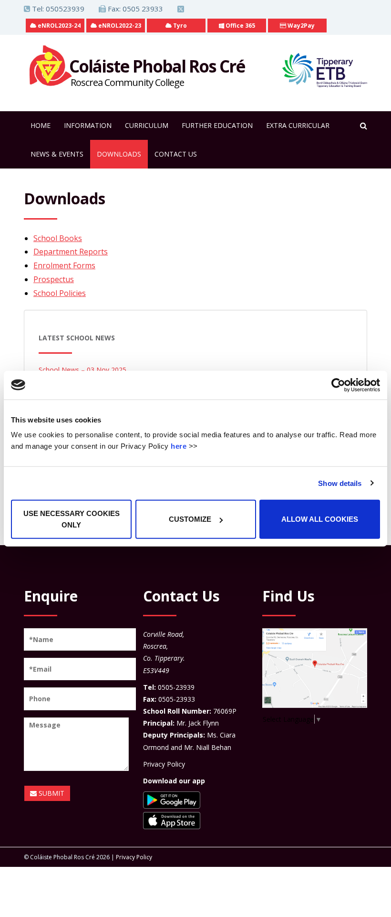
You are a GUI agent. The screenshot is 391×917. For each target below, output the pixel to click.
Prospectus (53, 279)
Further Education (217, 125)
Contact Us (175, 153)
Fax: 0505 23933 (134, 8)
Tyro (179, 25)
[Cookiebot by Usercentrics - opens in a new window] (338, 385)
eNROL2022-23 (119, 25)
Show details (339, 483)
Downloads (119, 153)
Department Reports (70, 251)
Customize (190, 519)
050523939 (65, 8)
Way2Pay (300, 25)
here (178, 446)
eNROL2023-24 (58, 25)
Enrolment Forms (64, 265)
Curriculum (146, 125)
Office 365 (239, 25)
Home (41, 125)
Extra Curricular (297, 125)
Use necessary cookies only (71, 519)
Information (88, 125)
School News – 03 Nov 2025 (82, 369)
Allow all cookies (319, 519)
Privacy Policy (164, 764)
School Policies (59, 293)
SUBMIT (50, 793)
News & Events (57, 153)
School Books (57, 238)
